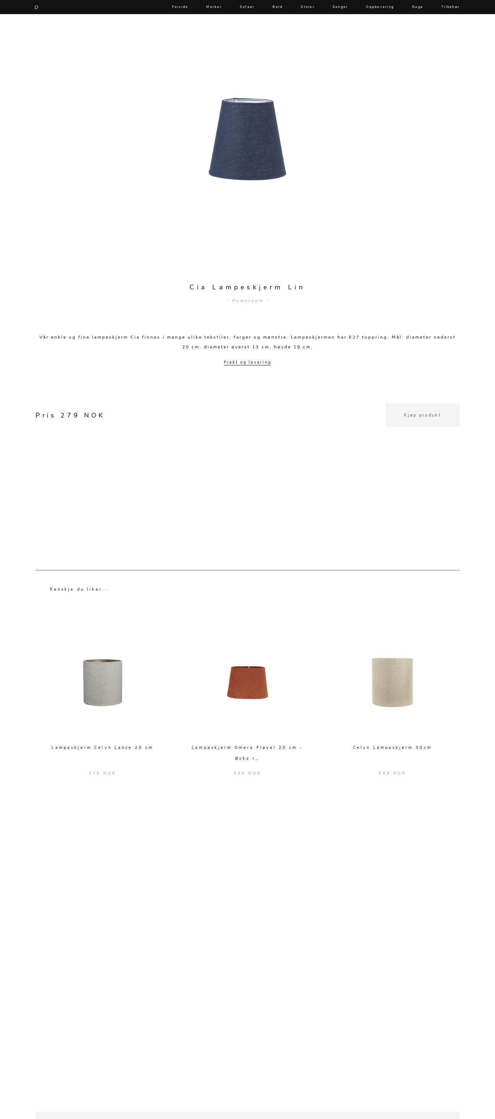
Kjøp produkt (422, 415)
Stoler (308, 7)
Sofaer (247, 7)
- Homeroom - (247, 300)
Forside (180, 7)
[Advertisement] (247, 477)
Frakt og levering (247, 362)
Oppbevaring (380, 7)
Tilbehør (450, 7)
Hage (417, 7)
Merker (214, 7)
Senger (340, 7)
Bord (278, 7)
